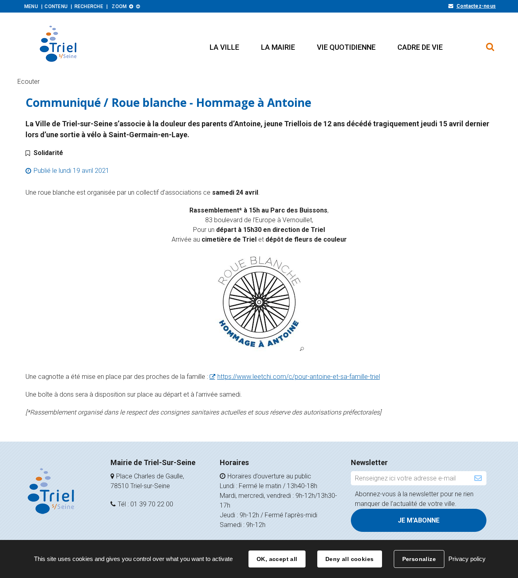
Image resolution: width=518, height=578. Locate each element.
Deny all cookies (349, 559)
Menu (31, 6)
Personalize (419, 559)
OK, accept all (277, 559)
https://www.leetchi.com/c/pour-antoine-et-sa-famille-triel (298, 376)
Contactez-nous (476, 6)
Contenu (56, 6)
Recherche (88, 6)
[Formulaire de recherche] (490, 43)
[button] (224, 47)
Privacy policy (467, 558)
